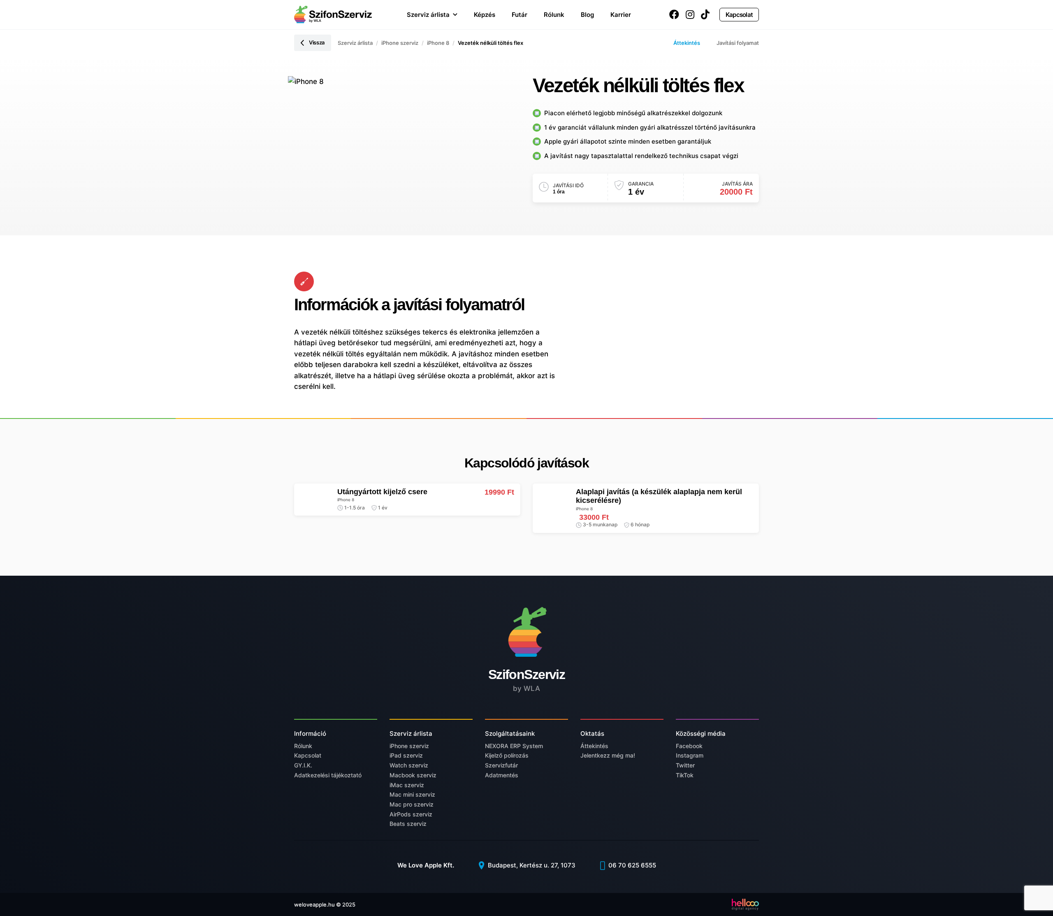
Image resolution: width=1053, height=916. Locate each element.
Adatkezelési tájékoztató (328, 775)
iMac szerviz (407, 784)
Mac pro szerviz (412, 804)
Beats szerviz (408, 823)
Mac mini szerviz (412, 794)
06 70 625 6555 (631, 865)
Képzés (484, 15)
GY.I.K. (303, 765)
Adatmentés (501, 775)
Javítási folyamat (738, 43)
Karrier (620, 15)
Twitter (685, 765)
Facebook (689, 745)
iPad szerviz (406, 755)
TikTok (684, 775)
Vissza (317, 42)
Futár (519, 15)
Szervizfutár (501, 765)
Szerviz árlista (428, 15)
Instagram (689, 755)
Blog (587, 15)
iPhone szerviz (399, 43)
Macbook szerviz (413, 775)
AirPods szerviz (411, 814)
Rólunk (554, 15)
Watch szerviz (409, 765)
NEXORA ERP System (514, 745)
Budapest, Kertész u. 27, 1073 (530, 865)
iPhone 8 (438, 43)
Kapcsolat (739, 15)
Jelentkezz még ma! (607, 755)
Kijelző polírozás (507, 755)
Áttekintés (686, 43)
